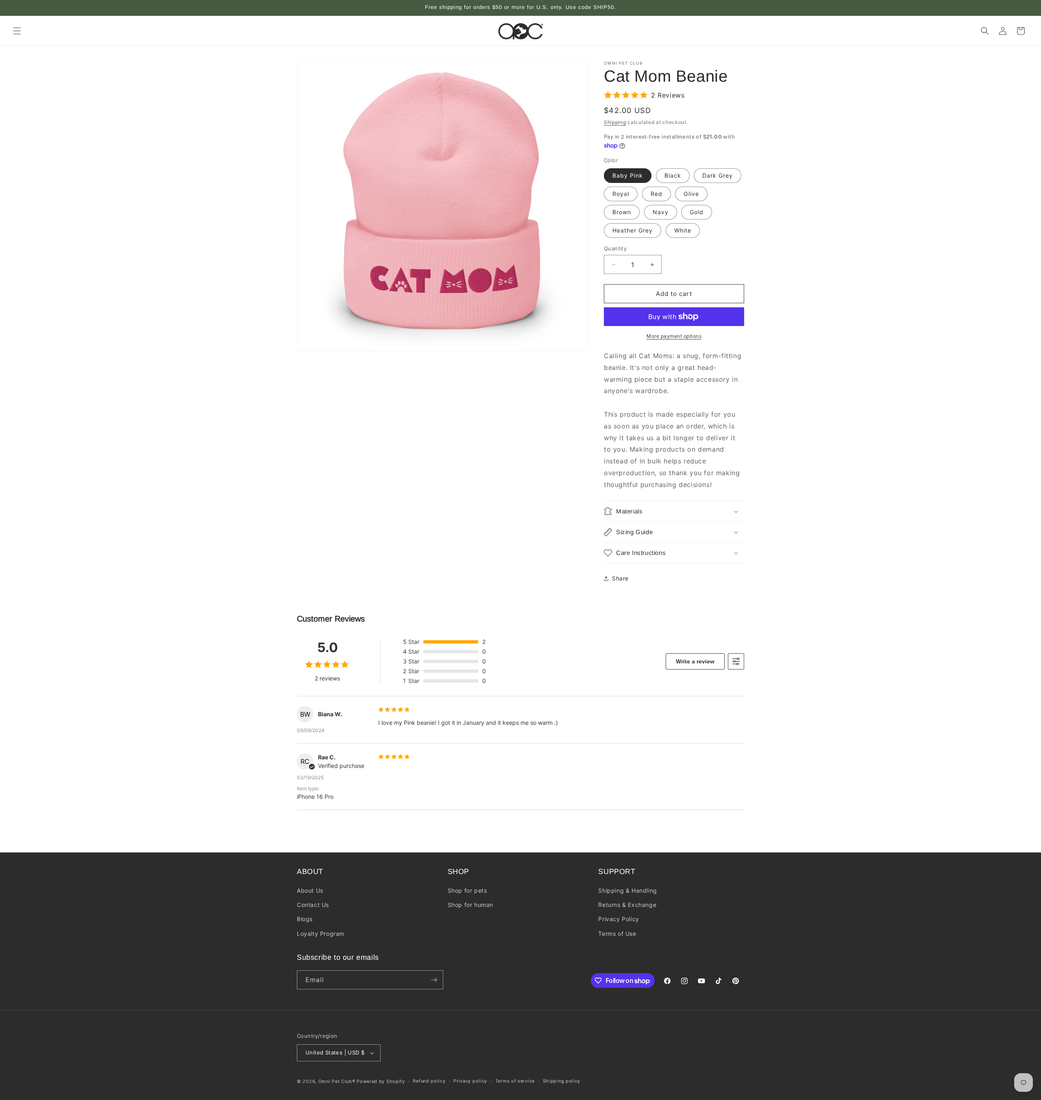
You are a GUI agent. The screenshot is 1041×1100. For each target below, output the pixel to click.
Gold (696, 212)
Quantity (615, 248)
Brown (621, 212)
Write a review (695, 661)
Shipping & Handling (627, 890)
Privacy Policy (618, 918)
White (682, 230)
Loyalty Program (320, 933)
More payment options (674, 336)
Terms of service (515, 1081)
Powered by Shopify (381, 1081)
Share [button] (620, 578)
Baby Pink (627, 175)
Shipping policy (562, 1081)
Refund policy (429, 1081)
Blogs (305, 918)
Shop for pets (467, 890)
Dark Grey (717, 175)
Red (656, 193)
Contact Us (313, 904)
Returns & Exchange (627, 904)
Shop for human (470, 904)
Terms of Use (617, 933)
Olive (691, 193)
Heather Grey (632, 230)
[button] (17, 31)
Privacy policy (470, 1081)
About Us (310, 890)
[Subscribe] (434, 979)
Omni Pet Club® (336, 1081)
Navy (661, 212)
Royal (620, 193)
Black (672, 175)
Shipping (615, 122)
